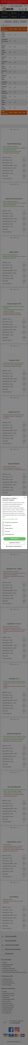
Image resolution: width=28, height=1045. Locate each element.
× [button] (24, 497)
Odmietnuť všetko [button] (14, 542)
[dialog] (14, 522)
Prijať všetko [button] (14, 538)
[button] (14, 519)
